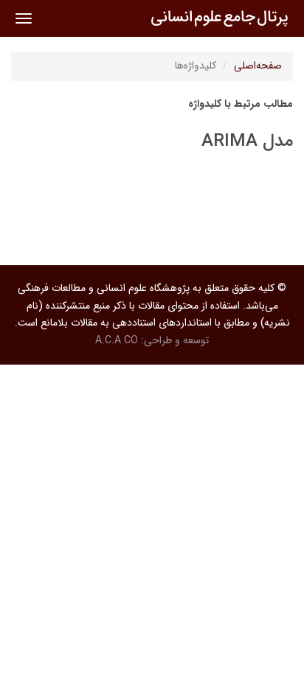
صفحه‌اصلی (258, 65)
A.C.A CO (116, 340)
